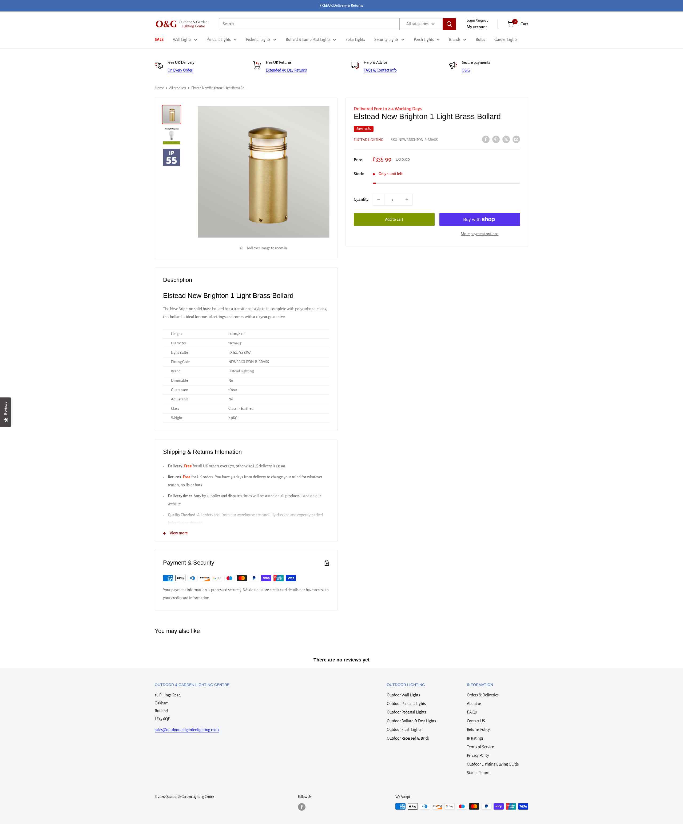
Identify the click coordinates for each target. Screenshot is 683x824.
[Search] (449, 24)
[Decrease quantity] (378, 199)
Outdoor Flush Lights (404, 729)
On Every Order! (180, 70)
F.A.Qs (472, 712)
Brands (454, 39)
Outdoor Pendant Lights (406, 703)
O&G (466, 70)
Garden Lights (505, 39)
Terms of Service (480, 747)
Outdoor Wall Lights (403, 695)
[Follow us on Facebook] (301, 807)
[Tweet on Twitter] (506, 139)
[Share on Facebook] (486, 139)
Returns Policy (478, 729)
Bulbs (480, 39)
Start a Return (478, 773)
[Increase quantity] (406, 199)
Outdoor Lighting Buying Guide (493, 764)
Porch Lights (424, 39)
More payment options (479, 234)
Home (159, 88)
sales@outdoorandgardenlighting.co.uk (187, 730)
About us (474, 703)
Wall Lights (182, 39)
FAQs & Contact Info (380, 70)
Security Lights (386, 39)
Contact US (476, 721)
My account (477, 27)
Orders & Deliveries (483, 695)
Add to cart (394, 219)
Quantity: (362, 199)
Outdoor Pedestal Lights (406, 712)
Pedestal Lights (258, 39)
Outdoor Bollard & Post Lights (411, 721)
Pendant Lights (219, 39)
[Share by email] (516, 139)
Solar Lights (355, 39)
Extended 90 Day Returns (286, 70)
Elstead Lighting (368, 140)
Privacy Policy (478, 755)
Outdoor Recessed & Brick (408, 738)
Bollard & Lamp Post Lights (308, 39)
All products (177, 88)
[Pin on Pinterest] (496, 139)
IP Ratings (475, 738)
